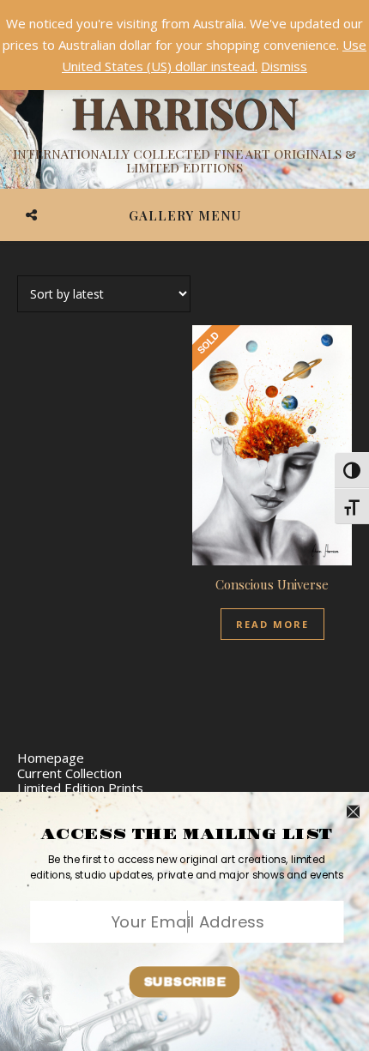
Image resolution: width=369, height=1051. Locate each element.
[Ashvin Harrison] (184, 111)
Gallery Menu (185, 215)
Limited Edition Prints (80, 787)
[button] (187, 868)
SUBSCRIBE (184, 981)
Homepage (50, 757)
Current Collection (69, 773)
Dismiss (284, 66)
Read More (272, 624)
